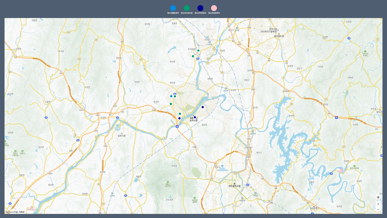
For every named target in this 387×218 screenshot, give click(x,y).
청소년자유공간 (200, 13)
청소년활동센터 (173, 13)
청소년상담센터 (214, 13)
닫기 (366, 10)
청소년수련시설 (186, 13)
